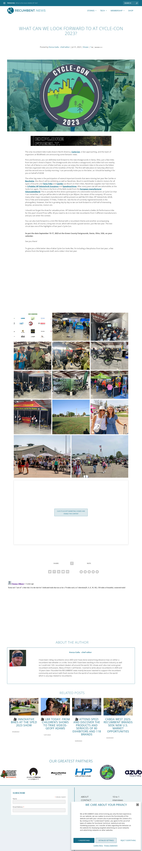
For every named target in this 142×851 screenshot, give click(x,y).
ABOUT (85, 796)
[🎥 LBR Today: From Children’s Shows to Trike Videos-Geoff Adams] (55, 706)
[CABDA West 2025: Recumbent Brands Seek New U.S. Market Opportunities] (118, 706)
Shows (85, 47)
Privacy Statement (110, 845)
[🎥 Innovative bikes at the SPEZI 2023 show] (23, 706)
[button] (137, 805)
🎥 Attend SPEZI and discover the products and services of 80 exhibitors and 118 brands (87, 726)
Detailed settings (106, 840)
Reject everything (128, 840)
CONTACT (86, 800)
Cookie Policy (98, 845)
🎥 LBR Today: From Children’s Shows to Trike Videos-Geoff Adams (55, 723)
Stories (90, 11)
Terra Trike (47, 184)
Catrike (60, 184)
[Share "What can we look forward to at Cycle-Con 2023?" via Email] (63, 571)
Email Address (18, 807)
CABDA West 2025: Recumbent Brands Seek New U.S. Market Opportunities (118, 725)
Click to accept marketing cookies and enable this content (71, 512)
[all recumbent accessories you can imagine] (71, 145)
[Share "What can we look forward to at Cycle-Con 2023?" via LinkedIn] (58, 571)
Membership (116, 11)
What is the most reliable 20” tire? (27, 3)
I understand (84, 840)
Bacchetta (29, 181)
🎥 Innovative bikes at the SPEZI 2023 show (24, 722)
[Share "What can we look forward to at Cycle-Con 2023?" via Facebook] (72, 563)
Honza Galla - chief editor (59, 47)
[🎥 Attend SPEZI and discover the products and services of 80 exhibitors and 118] (86, 706)
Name (15, 799)
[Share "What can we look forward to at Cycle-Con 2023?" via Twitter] (50, 571)
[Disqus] (71, 607)
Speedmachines (70, 186)
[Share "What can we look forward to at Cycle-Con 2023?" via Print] (67, 571)
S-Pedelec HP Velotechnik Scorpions (43, 186)
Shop (130, 11)
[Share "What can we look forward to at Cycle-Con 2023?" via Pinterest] (54, 571)
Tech (102, 11)
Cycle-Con (75, 152)
